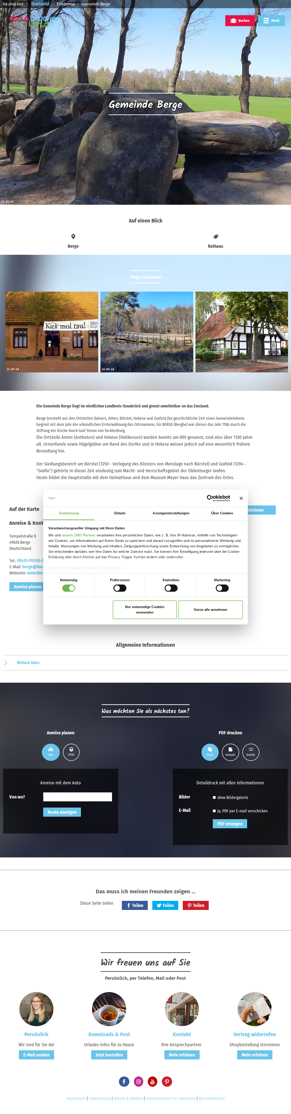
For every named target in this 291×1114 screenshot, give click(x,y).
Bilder (184, 796)
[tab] (51, 752)
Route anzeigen (62, 812)
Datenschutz (99, 1098)
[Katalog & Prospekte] (109, 1008)
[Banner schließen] (241, 498)
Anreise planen (27, 586)
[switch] (119, 588)
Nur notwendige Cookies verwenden (144, 609)
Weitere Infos (28, 662)
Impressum (76, 1098)
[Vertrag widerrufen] (255, 1008)
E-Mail (185, 810)
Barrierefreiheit (212, 1098)
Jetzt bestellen (109, 1055)
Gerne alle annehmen (210, 610)
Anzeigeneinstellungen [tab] (171, 513)
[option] (50, 334)
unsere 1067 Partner (79, 535)
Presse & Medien (128, 1098)
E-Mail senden (36, 1055)
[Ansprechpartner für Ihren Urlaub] (182, 1008)
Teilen (137, 905)
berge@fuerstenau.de (42, 566)
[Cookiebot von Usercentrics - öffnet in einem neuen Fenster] (210, 498)
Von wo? (17, 796)
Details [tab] (119, 513)
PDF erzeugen (230, 823)
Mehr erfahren (182, 1055)
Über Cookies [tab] (222, 513)
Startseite (40, 4)
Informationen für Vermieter (171, 1098)
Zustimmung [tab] (69, 513)
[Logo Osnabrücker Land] (34, 21)
